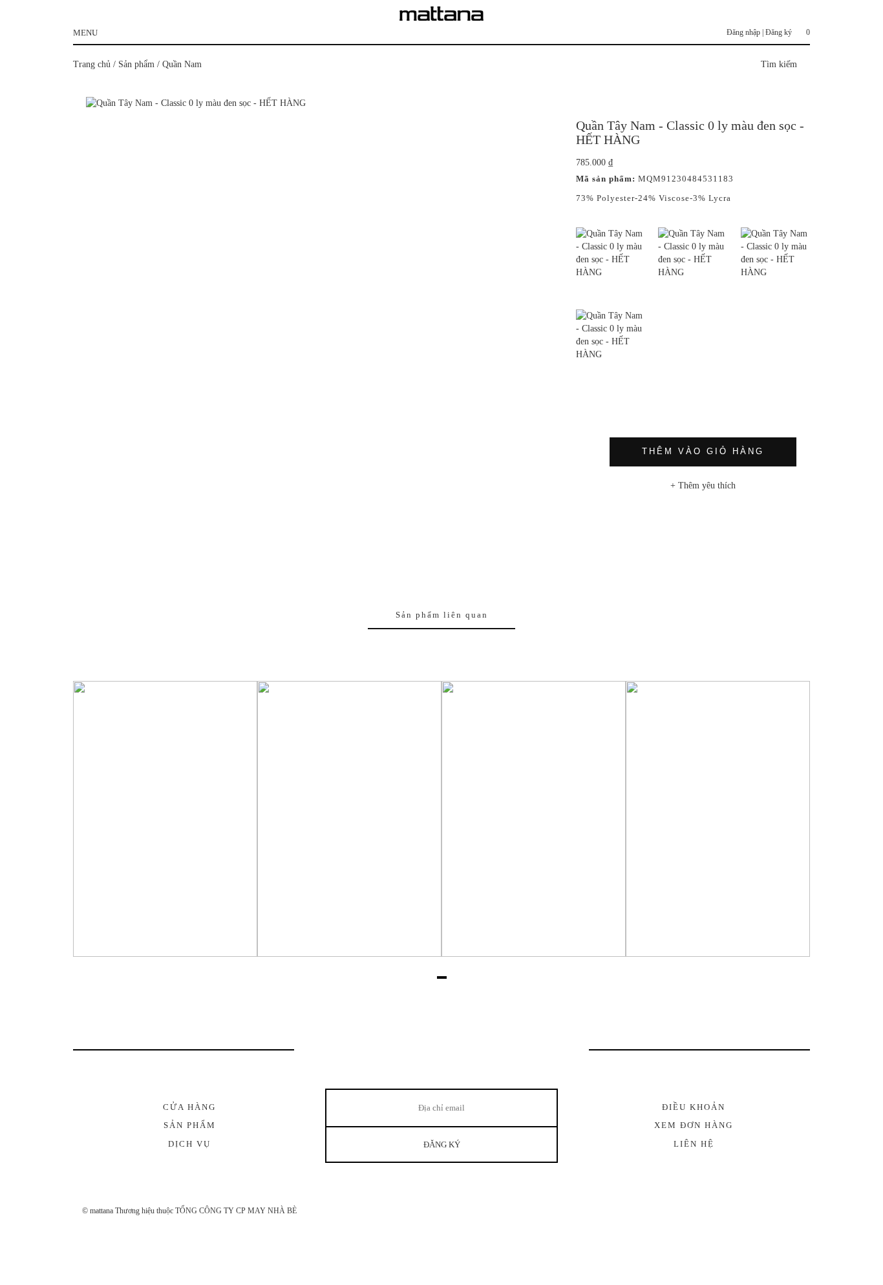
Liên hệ (694, 1144)
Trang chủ (92, 64)
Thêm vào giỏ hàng (703, 451)
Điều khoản (693, 1107)
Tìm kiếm (780, 64)
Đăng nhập (743, 32)
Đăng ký (778, 32)
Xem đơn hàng (693, 1125)
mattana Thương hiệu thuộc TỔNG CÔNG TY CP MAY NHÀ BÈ (193, 1210)
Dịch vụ (189, 1144)
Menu (85, 32)
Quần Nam (182, 64)
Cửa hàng (189, 1107)
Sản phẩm (136, 64)
